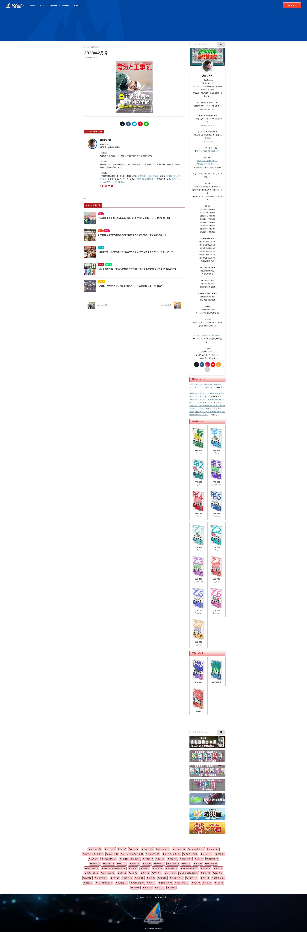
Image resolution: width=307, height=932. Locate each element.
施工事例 (174, 864)
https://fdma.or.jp (207, 141)
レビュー (207, 854)
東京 (199, 864)
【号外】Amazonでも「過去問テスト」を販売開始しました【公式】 (131, 285)
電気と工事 (166, 883)
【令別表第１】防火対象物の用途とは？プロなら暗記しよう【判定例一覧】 (134, 218)
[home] (112, 186)
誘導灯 (128, 878)
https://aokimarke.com (207, 109)
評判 (116, 878)
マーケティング (172, 854)
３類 (220, 883)
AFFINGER (96, 849)
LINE (155, 897)
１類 (197, 883)
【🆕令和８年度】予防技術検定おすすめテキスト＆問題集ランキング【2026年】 (137, 269)
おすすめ (180, 849)
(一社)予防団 (116, 182)
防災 (152, 883)
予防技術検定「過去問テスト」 (207, 164)
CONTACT (292, 5)
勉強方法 (213, 859)
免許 (161, 859)
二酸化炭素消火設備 (131, 859)
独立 (134, 873)
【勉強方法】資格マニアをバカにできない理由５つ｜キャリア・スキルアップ (135, 252)
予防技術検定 (109, 859)
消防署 (206, 868)
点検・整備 (108, 873)
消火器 (158, 868)
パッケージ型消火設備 (133, 854)
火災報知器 (92, 873)
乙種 (221, 854)
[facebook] (128, 123)
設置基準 (102, 878)
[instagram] (106, 186)
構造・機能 (92, 868)
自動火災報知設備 (189, 873)
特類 (123, 873)
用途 (146, 873)
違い (206, 878)
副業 (200, 859)
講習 (152, 878)
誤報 (140, 878)
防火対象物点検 (105, 883)
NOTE (76, 5)
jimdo (134, 849)
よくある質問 (197, 849)
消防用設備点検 (190, 868)
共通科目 (187, 859)
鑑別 (89, 883)
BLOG (42, 5)
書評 (187, 864)
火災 (219, 868)
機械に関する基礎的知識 (114, 868)
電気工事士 (182, 883)
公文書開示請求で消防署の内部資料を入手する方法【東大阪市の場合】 (132, 235)
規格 (206, 873)
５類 (148, 887)
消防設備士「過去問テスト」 (149, 176)
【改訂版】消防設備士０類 (209, 151)
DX (123, 849)
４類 (136, 887)
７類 (172, 887)
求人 (134, 868)
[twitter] (122, 123)
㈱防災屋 (106, 182)
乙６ (94, 859)
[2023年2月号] (134, 123)
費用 (163, 878)
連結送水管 (177, 878)
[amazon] (218, 364)
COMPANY (53, 5)
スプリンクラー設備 (94, 854)
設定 (88, 878)
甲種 (157, 873)
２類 (208, 883)
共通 (173, 859)
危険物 (96, 864)
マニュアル (153, 854)
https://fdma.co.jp (207, 125)
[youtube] (109, 186)
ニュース (113, 854)
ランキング (191, 854)
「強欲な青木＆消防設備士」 (146, 179)
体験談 (149, 859)
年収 (148, 864)
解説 (218, 873)
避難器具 (219, 878)
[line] (146, 123)
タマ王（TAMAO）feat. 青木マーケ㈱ (207, 335)
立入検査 (171, 873)
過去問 (192, 878)
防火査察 (122, 883)
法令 (145, 868)
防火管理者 (138, 883)
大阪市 (135, 864)
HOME (32, 5)
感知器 (160, 864)
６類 (160, 887)
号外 (122, 864)
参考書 (109, 864)
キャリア (213, 849)
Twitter (148, 849)
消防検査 (172, 868)
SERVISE (65, 5)
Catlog (111, 849)
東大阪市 (212, 864)
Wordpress (163, 849)
